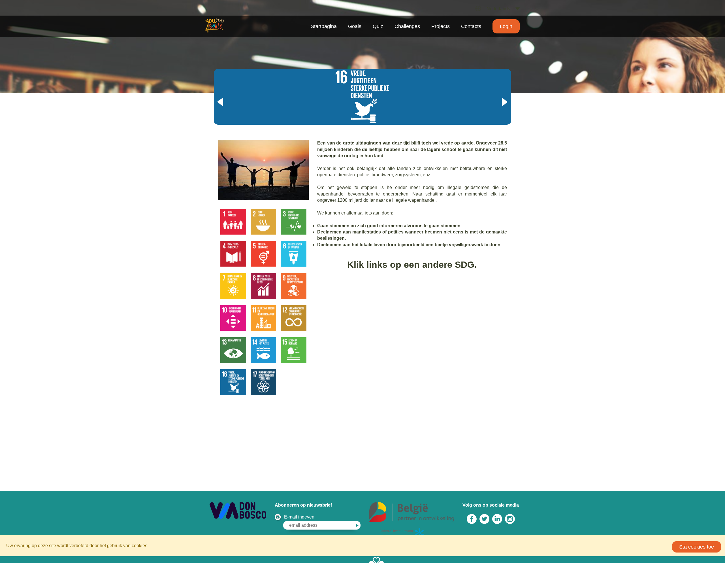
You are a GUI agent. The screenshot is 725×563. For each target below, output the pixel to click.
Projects (440, 26)
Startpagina (324, 26)
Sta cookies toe (696, 547)
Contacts (471, 26)
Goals (354, 26)
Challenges (407, 26)
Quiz (378, 26)
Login (506, 26)
